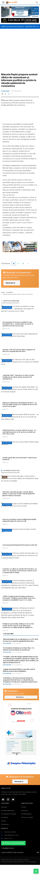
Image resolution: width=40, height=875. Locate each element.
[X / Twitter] (5, 94)
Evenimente (5, 824)
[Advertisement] (20, 49)
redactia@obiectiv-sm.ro (11, 835)
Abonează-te (10, 283)
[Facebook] (2, 94)
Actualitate (5, 91)
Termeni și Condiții (27, 817)
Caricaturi (4, 807)
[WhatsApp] (8, 94)
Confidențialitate (26, 814)
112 (38, 852)
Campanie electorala (7, 810)
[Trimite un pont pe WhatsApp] (36, 871)
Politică (3, 821)
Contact (23, 807)
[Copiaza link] (12, 94)
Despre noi (24, 810)
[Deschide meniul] (3, 2)
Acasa (3, 292)
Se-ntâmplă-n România (8, 814)
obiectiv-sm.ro (8, 838)
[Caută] (36, 2)
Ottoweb (33, 861)
